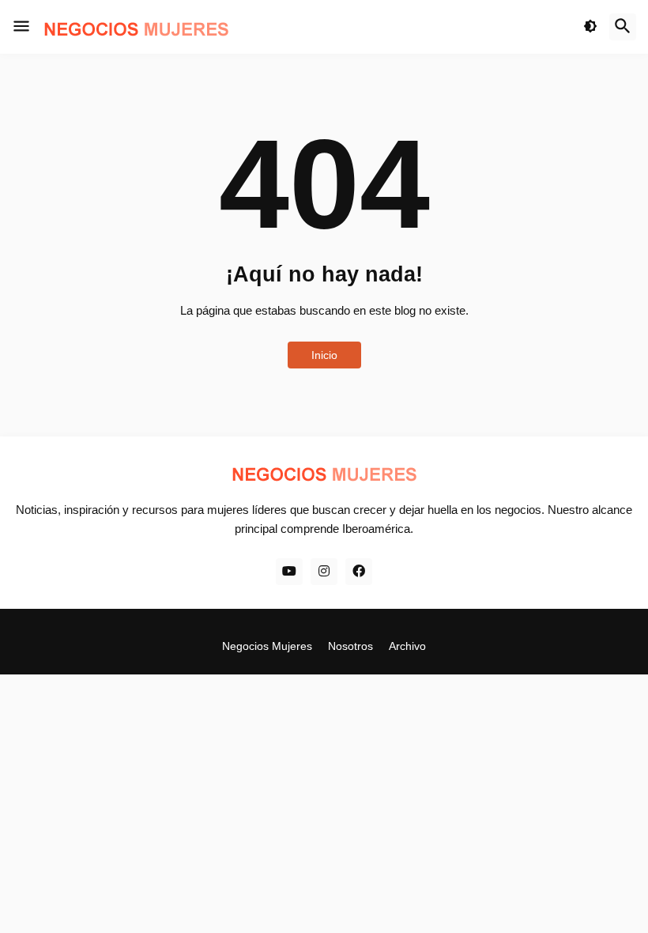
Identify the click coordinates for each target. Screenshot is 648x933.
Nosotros (350, 646)
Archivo (407, 646)
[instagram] (324, 571)
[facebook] (358, 571)
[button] (21, 26)
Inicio (324, 355)
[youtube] (289, 571)
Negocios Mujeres (267, 646)
